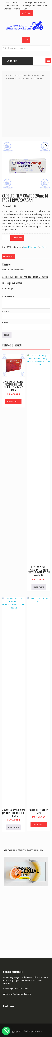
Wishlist (7, 9)
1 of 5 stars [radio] (3, 291)
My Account (26, 13)
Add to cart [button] (12, 401)
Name (5, 311)
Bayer (44, 247)
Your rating (7, 288)
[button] (48, 60)
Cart (25, 9)
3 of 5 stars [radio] (11, 291)
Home (8, 75)
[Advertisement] (26, 108)
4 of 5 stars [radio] (15, 291)
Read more (38, 587)
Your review (8, 296)
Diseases (17, 75)
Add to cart (17, 237)
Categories (12, 60)
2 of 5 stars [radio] (7, 291)
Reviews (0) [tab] (8, 256)
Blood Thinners (28, 75)
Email (5, 322)
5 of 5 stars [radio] (19, 291)
